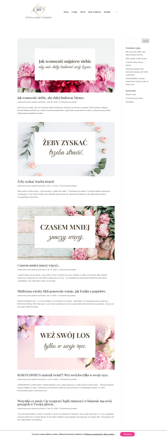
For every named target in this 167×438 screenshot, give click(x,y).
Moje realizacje (94, 12)
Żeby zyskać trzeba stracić (35, 181)
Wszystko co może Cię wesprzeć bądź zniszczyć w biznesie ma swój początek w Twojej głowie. (64, 402)
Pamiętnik (130, 102)
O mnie (74, 12)
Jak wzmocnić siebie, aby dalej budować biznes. (50, 98)
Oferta (82, 12)
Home (66, 12)
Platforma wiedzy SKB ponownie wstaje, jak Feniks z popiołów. (61, 291)
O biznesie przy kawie (68, 102)
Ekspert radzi (131, 94)
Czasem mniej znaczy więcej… (38, 265)
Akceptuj (127, 434)
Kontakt (107, 12)
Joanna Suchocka (38, 102)
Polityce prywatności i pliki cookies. (100, 434)
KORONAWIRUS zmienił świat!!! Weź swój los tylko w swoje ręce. (63, 375)
